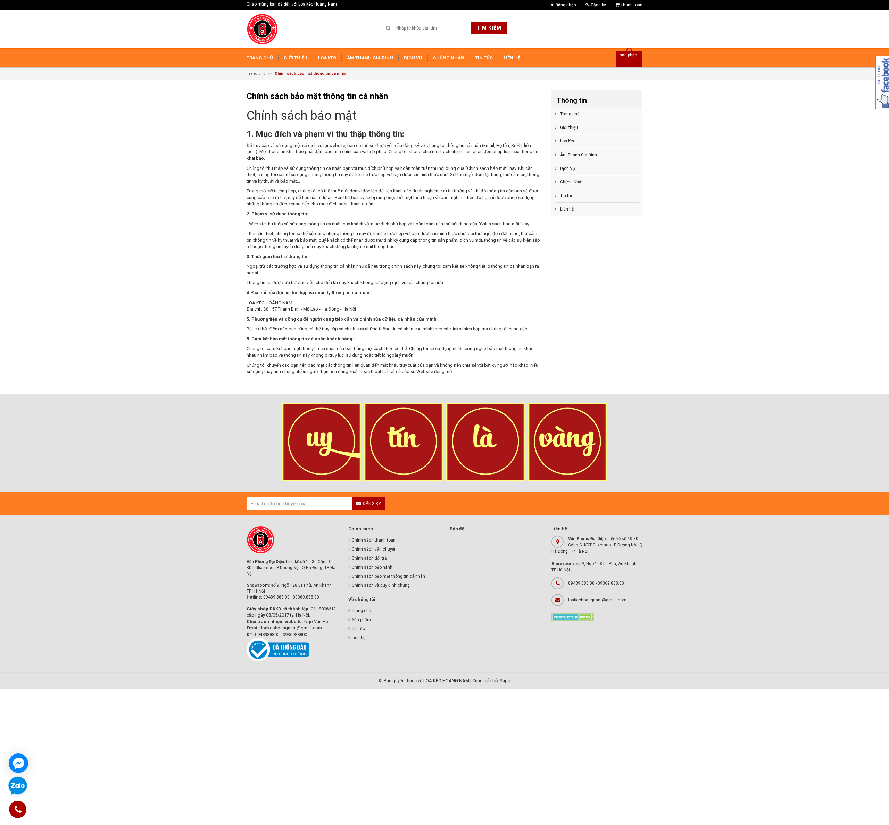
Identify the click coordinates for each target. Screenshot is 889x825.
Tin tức (566, 195)
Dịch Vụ (567, 168)
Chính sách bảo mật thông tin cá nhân (388, 576)
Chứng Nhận (572, 182)
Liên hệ (567, 209)
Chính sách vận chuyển (374, 549)
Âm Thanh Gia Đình (578, 154)
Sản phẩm (361, 619)
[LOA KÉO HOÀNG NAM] (262, 29)
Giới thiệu (569, 127)
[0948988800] (18, 810)
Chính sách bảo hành (372, 567)
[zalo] (18, 786)
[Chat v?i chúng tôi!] (18, 763)
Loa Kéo (567, 141)
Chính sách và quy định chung (381, 585)
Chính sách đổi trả (369, 558)
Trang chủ (570, 114)
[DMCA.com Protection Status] (572, 617)
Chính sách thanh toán (374, 540)
